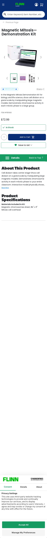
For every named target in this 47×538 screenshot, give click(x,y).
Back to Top (35, 157)
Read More (5, 188)
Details (15, 157)
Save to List (24, 145)
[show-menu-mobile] (3, 4)
